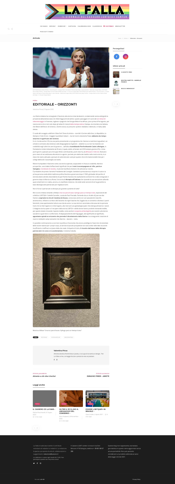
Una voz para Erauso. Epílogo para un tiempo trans (77, 193)
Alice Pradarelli (64, 416)
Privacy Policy (136, 479)
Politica (126, 38)
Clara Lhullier (90, 414)
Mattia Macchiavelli (39, 412)
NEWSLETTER (120, 26)
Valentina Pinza (38, 109)
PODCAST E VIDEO (46, 32)
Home (119, 38)
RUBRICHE (61, 26)
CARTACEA (72, 26)
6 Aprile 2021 (99, 414)
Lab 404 (42, 479)
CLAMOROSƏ (97, 26)
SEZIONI (52, 26)
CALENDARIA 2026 (84, 26)
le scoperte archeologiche (82, 211)
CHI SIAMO (44, 26)
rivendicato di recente (48, 169)
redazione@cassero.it (50, 454)
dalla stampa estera (77, 124)
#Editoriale (44, 337)
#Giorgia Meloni (55, 337)
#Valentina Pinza (68, 337)
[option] (44, 404)
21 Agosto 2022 (48, 109)
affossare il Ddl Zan (92, 152)
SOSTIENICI (109, 26)
